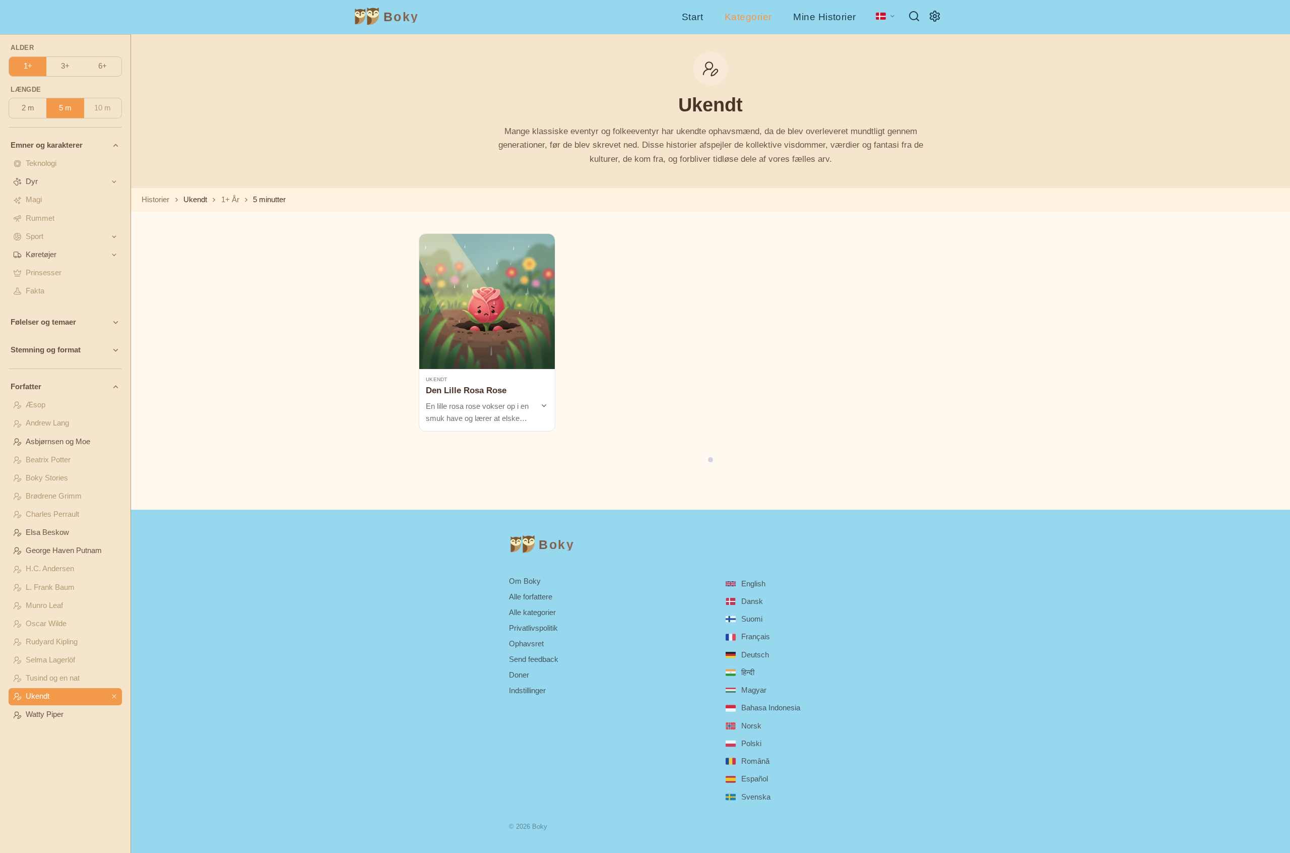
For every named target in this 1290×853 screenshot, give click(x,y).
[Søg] (914, 16)
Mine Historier (824, 17)
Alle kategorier (532, 612)
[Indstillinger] (935, 16)
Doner (519, 675)
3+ (65, 66)
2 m (28, 108)
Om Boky (525, 581)
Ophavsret (526, 643)
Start (692, 17)
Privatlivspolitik (533, 628)
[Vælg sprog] (885, 16)
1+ (28, 66)
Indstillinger (527, 690)
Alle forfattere (530, 596)
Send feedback (533, 659)
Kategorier (748, 17)
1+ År (230, 200)
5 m (65, 108)
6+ (102, 66)
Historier (155, 200)
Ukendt (436, 379)
